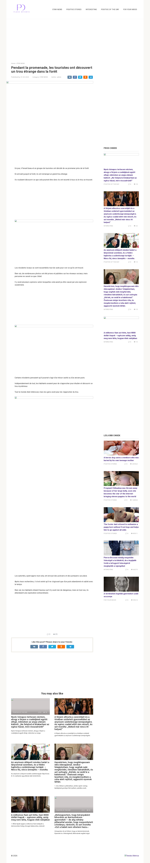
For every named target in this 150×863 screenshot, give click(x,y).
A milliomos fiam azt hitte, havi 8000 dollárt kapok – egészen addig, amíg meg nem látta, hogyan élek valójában (30, 817)
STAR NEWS (57, 9)
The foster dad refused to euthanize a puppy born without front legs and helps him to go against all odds (121, 527)
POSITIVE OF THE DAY (110, 9)
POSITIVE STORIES (73, 9)
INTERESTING (91, 9)
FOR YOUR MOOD (130, 9)
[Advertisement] (75, 39)
